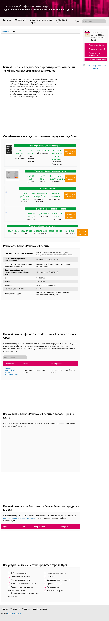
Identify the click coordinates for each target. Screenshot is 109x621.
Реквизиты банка (96, 45)
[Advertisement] (40, 49)
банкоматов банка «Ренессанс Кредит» (20, 518)
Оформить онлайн (70, 152)
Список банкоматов (97, 59)
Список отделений (97, 49)
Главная (7, 20)
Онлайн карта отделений (95, 54)
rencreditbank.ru (14, 613)
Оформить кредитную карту (41, 21)
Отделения (20, 20)
